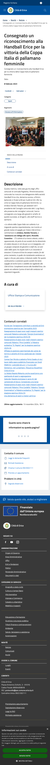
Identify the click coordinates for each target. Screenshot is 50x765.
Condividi (8, 91)
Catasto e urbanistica (13, 602)
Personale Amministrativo (15, 571)
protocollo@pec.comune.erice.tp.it (19, 690)
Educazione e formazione (15, 617)
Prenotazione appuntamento (16, 703)
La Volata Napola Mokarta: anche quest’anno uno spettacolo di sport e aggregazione (23, 375)
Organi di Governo (12, 553)
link (3, 745)
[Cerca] (45, 10)
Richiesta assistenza (13, 715)
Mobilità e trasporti (12, 605)
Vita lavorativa (11, 594)
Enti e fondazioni (12, 564)
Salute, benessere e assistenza (17, 632)
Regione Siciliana (10, 2)
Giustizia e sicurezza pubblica (16, 620)
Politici (8, 568)
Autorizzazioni (11, 635)
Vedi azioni (20, 91)
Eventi (7, 669)
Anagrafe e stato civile (14, 587)
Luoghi (8, 665)
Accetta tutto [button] (25, 750)
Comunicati (9, 651)
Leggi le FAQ (10, 711)
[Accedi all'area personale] (41, 3)
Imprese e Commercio (13, 598)
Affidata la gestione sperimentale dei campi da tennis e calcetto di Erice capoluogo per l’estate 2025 (22, 353)
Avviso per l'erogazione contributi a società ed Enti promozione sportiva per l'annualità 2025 (24, 327)
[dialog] (25, 746)
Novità (13, 20)
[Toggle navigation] (4, 10)
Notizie (22, 20)
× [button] (47, 729)
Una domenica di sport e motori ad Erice (20, 395)
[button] (25, 760)
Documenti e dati (12, 575)
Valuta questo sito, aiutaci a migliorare (27, 499)
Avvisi (7, 654)
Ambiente (9, 628)
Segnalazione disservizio (15, 707)
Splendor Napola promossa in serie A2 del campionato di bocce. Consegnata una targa (21, 380)
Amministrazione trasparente (17, 726)
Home (5, 20)
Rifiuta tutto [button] (24, 756)
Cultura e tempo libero (14, 590)
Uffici (7, 560)
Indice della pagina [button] (15, 155)
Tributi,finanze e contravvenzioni (18, 624)
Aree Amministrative (13, 556)
